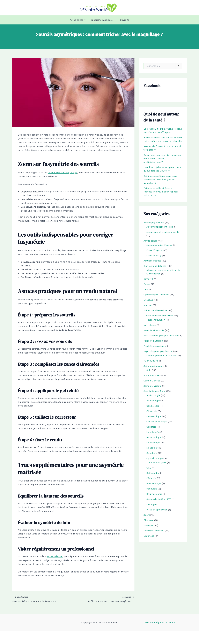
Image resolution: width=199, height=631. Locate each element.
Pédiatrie (151, 478)
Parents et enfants (153, 330)
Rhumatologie (154, 494)
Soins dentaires (152, 375)
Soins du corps (151, 380)
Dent (146, 289)
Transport (149, 525)
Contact (170, 622)
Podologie (151, 488)
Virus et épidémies (156, 509)
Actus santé (76, 19)
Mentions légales (154, 622)
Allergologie (153, 400)
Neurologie (152, 447)
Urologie (151, 504)
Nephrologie (153, 442)
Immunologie (153, 437)
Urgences (148, 535)
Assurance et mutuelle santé (162, 232)
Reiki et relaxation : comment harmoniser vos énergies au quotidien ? (160, 179)
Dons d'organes (155, 250)
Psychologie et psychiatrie (157, 351)
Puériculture (150, 360)
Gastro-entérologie (156, 421)
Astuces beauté (152, 260)
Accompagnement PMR (159, 226)
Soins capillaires (152, 366)
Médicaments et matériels (158, 315)
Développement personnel (161, 355)
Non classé (149, 325)
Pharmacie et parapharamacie (160, 335)
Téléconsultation (155, 319)
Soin (148, 370)
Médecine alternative (155, 310)
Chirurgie (151, 411)
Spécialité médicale (102, 19)
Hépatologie (153, 432)
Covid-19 (124, 19)
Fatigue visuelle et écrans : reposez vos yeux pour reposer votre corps (160, 192)
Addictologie (153, 395)
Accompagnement (153, 222)
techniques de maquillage (62, 172)
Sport (146, 515)
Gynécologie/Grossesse (156, 294)
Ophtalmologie (154, 458)
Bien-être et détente (154, 266)
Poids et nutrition (153, 340)
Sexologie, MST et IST (158, 499)
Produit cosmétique (154, 346)
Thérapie (148, 520)
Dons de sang (153, 255)
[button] (84, 20)
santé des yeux (157, 462)
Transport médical (153, 530)
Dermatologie (153, 416)
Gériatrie (151, 426)
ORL (148, 467)
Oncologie (151, 453)
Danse (146, 284)
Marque (147, 305)
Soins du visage (152, 386)
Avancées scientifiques (159, 245)
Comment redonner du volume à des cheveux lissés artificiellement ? (162, 158)
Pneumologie (153, 483)
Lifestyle (148, 299)
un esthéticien (55, 556)
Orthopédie (152, 473)
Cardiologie (152, 405)
